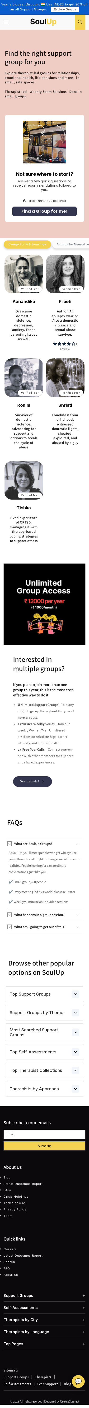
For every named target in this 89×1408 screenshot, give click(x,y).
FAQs (8, 1190)
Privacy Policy (15, 1209)
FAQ (7, 1268)
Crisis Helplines (16, 1196)
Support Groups (44, 1295)
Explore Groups (65, 9)
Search (9, 1262)
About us (11, 1275)
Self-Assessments (44, 1307)
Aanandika (24, 301)
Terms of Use (14, 1203)
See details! (29, 781)
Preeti (65, 301)
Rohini (23, 405)
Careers (10, 1249)
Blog (7, 1177)
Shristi (65, 405)
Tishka (24, 507)
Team (8, 1216)
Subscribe (45, 1146)
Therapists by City (44, 1320)
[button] (6, 22)
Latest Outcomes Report (23, 1184)
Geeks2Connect (69, 1401)
